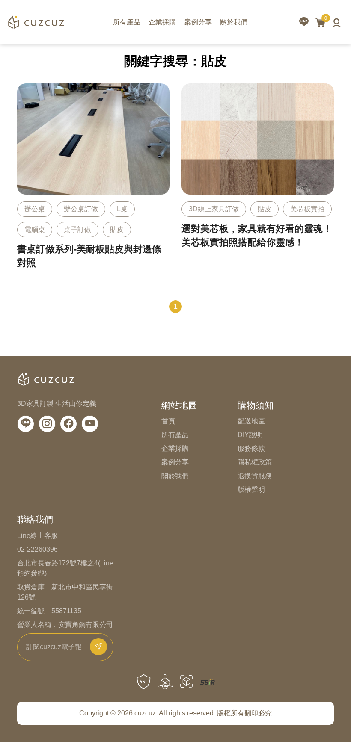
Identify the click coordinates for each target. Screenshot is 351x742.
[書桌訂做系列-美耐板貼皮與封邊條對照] (93, 180)
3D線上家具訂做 (214, 209)
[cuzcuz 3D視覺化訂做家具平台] (36, 22)
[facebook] (68, 423)
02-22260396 (37, 549)
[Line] (25, 423)
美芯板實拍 (307, 209)
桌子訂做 (77, 229)
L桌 (122, 209)
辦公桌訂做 (81, 209)
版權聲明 (251, 489)
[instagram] (47, 423)
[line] (304, 22)
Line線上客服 (37, 535)
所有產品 (126, 22)
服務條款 (251, 448)
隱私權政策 (255, 462)
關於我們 (233, 22)
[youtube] (89, 423)
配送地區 (251, 421)
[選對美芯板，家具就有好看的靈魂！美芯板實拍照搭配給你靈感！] (258, 184)
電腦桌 (34, 229)
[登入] (336, 22)
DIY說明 (250, 434)
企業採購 (162, 22)
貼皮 (117, 229)
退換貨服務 (255, 475)
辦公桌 (34, 209)
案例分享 (198, 22)
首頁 (168, 421)
